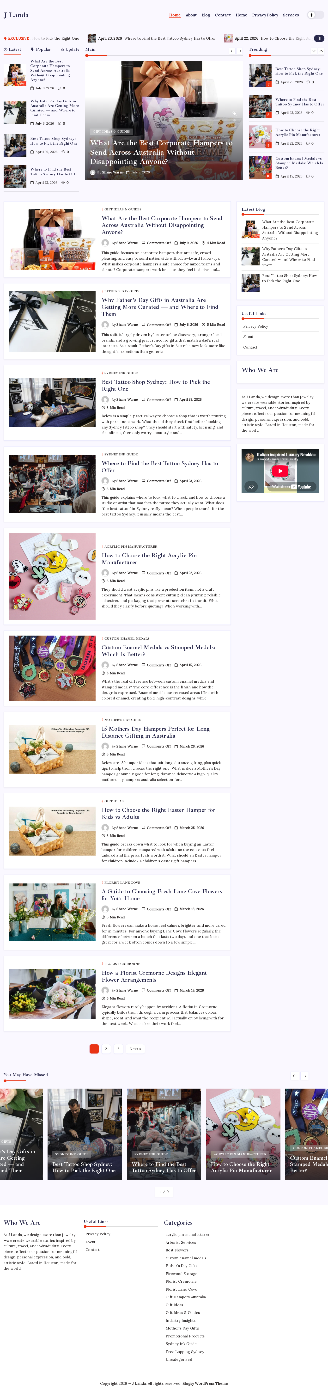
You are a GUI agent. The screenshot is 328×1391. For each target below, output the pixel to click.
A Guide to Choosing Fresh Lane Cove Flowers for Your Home (162, 895)
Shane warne (113, 172)
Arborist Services (181, 1242)
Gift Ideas (174, 1305)
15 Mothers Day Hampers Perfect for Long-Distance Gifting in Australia (157, 732)
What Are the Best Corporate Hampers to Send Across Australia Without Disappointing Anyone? (50, 70)
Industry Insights (180, 1320)
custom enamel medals (186, 1258)
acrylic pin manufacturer (187, 1234)
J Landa (16, 14)
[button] (315, 15)
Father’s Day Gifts (181, 1265)
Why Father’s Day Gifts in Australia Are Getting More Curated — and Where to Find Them (54, 108)
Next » (135, 1049)
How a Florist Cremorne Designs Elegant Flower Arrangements (154, 976)
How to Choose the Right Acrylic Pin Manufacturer (201, 38)
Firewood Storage (181, 1273)
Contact (250, 347)
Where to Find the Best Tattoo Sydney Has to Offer (66, 38)
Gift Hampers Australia (186, 1297)
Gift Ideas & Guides (183, 1312)
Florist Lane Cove (181, 1289)
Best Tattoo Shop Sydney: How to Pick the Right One (54, 141)
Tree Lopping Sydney (185, 1351)
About (248, 337)
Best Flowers (177, 1250)
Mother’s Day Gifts (182, 1328)
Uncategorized (179, 1359)
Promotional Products (185, 1336)
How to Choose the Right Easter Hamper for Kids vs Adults (158, 813)
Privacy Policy (255, 326)
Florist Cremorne (181, 1281)
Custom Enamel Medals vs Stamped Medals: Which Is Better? (299, 159)
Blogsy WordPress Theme (205, 1383)
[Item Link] (15, 75)
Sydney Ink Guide (181, 1344)
